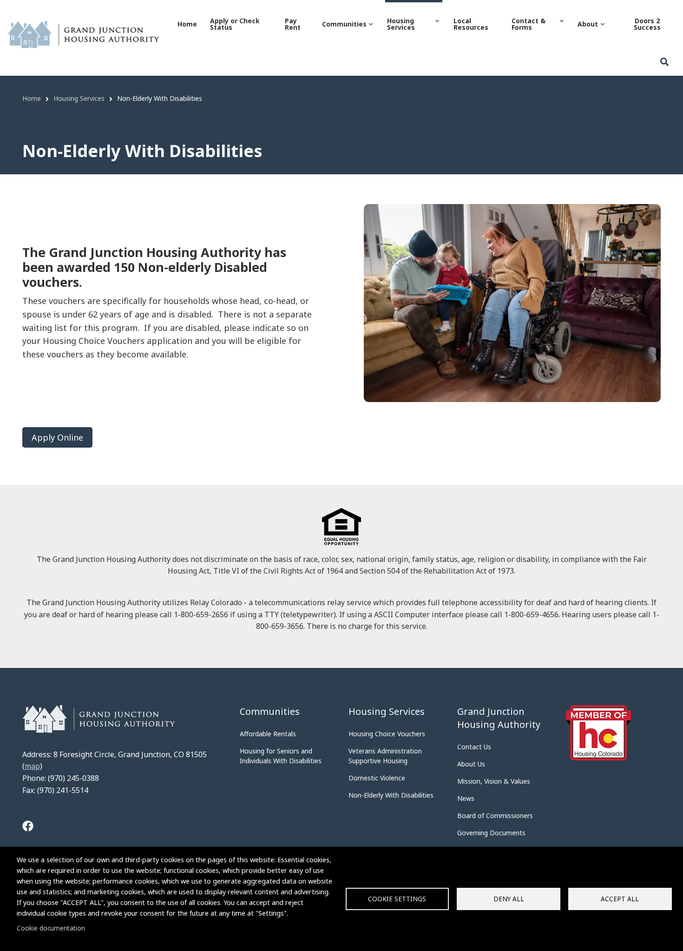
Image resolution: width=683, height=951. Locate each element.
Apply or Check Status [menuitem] (235, 24)
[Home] (83, 34)
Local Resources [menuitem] (470, 24)
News (465, 798)
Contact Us (474, 746)
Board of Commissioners (495, 815)
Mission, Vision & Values (493, 781)
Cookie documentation (51, 928)
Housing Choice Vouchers (386, 733)
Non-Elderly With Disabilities (390, 795)
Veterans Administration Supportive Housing (385, 755)
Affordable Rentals (268, 733)
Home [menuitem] (187, 24)
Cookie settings (397, 898)
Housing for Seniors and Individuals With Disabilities (281, 755)
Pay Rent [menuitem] (293, 24)
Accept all (620, 898)
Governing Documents (491, 832)
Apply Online (57, 437)
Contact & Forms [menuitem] (527, 32)
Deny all (508, 898)
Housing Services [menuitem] (400, 32)
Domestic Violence (376, 777)
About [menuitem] (587, 32)
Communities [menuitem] (343, 32)
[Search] (664, 62)
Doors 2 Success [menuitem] (647, 24)
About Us (471, 763)
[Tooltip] (27, 827)
